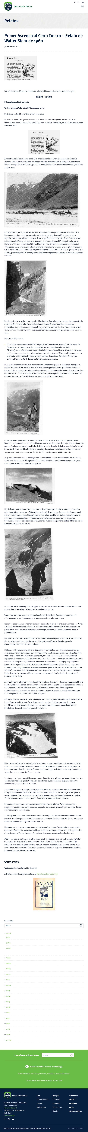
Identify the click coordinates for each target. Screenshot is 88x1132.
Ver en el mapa (9, 1115)
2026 (8, 933)
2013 (8, 1018)
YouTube (83, 2)
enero (8, 948)
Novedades (73, 1103)
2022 (8, 974)
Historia (40, 1103)
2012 (8, 1023)
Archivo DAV (41, 1107)
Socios (71, 1107)
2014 (8, 1012)
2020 (8, 985)
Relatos (71, 1099)
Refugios (56, 1095)
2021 (8, 979)
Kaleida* (80, 1128)
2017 (8, 1001)
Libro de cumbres (75, 1111)
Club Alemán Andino (18, 6)
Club (38, 1095)
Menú (82, 6)
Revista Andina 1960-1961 (47, 873)
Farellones (56, 1103)
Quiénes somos (42, 1099)
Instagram (78, 2)
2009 (8, 1039)
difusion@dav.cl (10, 1108)
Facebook (74, 2)
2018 (8, 996)
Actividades (73, 1095)
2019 (8, 990)
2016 (8, 1007)
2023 (8, 968)
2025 (8, 957)
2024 (8, 963)
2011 (8, 1028)
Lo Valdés (56, 1099)
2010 (8, 1034)
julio (8, 937)
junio (8, 942)
